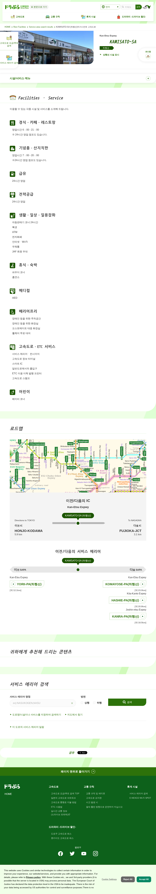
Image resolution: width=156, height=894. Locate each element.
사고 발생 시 (92, 802)
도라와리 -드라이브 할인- (62, 827)
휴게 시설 (132, 786)
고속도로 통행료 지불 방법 (63, 802)
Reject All (127, 879)
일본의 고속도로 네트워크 (63, 798)
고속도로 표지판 (94, 798)
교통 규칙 (89, 786)
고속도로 (53, 786)
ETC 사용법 (56, 807)
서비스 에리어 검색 (138, 793)
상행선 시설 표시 (110, 54)
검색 (129, 702)
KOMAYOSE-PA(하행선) (122, 584)
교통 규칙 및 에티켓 (95, 793)
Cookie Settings (109, 879)
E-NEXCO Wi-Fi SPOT (140, 798)
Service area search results (41, 27)
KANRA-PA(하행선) (125, 616)
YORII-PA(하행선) (29, 584)
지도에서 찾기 (75, 714)
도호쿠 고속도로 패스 (61, 833)
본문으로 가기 (40, 7)
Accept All (144, 879)
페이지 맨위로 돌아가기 (75, 771)
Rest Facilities (19, 27)
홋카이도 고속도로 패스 (62, 838)
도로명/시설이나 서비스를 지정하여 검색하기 (36, 714)
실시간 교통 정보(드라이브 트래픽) (59, 813)
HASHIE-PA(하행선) (125, 600)
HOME (8, 27)
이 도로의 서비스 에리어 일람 (28, 727)
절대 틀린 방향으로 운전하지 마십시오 (104, 807)
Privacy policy (33, 877)
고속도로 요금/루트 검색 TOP (65, 793)
